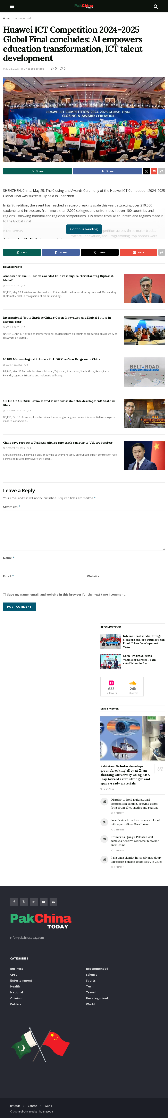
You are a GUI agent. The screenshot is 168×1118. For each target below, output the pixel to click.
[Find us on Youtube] (44, 902)
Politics (15, 1004)
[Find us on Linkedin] (53, 902)
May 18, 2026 (12, 285)
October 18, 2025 (15, 410)
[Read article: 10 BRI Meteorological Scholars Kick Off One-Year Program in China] (144, 372)
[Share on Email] (154, 171)
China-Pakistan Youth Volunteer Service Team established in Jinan (139, 659)
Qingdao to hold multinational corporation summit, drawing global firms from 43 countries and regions (134, 803)
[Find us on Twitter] (24, 902)
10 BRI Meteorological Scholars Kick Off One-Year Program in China (51, 359)
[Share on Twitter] (146, 171)
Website (93, 576)
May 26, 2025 (11, 68)
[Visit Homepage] (84, 6)
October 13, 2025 (15, 448)
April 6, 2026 (12, 327)
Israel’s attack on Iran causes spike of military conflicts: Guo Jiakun (135, 822)
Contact (32, 1106)
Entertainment (21, 980)
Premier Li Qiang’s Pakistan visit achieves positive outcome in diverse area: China (135, 841)
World (90, 1004)
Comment (11, 507)
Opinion (16, 998)
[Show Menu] (12, 6)
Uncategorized (22, 18)
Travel (90, 992)
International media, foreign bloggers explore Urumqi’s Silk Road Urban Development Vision (144, 641)
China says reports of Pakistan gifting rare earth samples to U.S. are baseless (57, 442)
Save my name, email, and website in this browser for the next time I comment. (66, 594)
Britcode (15, 1106)
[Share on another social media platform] (161, 171)
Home (6, 18)
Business (16, 969)
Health (15, 986)
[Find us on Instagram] (34, 902)
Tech (89, 986)
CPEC (13, 974)
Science (91, 974)
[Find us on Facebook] (14, 902)
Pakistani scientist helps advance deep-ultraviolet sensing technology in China (136, 860)
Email (8, 576)
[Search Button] (156, 6)
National (16, 992)
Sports (91, 980)
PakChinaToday (28, 1111)
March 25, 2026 (13, 364)
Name (9, 558)
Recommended (97, 969)
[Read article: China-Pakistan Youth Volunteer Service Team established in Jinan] (110, 661)
